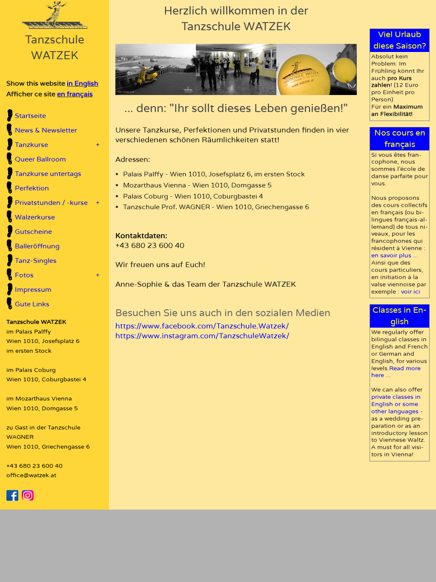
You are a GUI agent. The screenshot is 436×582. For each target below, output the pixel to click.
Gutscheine (33, 232)
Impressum (33, 289)
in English (82, 83)
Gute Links (32, 304)
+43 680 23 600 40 (34, 466)
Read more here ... (396, 372)
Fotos (57, 275)
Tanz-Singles (36, 260)
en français (75, 94)
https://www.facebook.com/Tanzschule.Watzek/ (202, 326)
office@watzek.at (31, 475)
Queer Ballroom (40, 159)
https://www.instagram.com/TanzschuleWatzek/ (202, 335)
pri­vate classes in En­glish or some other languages (396, 404)
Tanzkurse (57, 145)
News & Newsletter (46, 130)
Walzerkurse (35, 217)
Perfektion (32, 188)
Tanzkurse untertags (48, 174)
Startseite (30, 116)
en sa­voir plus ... (394, 255)
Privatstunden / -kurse (57, 203)
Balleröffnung (37, 246)
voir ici (410, 291)
